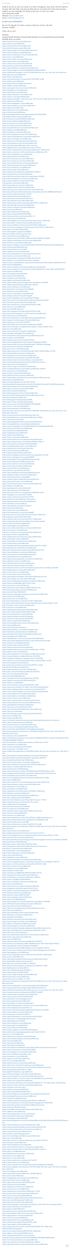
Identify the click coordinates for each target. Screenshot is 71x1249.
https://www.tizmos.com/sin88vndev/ (15, 1189)
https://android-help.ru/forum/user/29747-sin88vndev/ (22, 519)
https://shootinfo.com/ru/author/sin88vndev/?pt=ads (21, 587)
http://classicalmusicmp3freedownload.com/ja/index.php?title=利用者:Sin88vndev (32, 192)
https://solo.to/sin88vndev (12, 716)
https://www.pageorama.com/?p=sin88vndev (18, 1114)
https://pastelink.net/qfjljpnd (12, 917)
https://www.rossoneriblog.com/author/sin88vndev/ (21, 700)
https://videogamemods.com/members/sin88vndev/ (21, 424)
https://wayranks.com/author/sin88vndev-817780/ (20, 678)
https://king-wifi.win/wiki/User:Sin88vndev (17, 1202)
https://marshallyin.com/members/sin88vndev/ (19, 696)
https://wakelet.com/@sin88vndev (14, 130)
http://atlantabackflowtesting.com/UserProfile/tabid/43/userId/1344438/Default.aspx (33, 384)
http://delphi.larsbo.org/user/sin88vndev (17, 117)
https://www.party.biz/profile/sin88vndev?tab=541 (20, 415)
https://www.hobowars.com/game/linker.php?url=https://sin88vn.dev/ (27, 327)
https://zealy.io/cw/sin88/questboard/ (16, 643)
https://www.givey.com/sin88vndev (15, 371)
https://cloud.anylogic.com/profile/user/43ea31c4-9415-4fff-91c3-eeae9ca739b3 (32, 1204)
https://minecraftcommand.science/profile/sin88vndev (22, 484)
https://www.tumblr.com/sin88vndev (15, 61)
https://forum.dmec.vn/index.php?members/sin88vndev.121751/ (25, 742)
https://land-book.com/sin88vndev (15, 932)
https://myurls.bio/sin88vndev (13, 1176)
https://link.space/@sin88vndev (13, 676)
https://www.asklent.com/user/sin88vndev (17, 1012)
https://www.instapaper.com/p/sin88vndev (17, 103)
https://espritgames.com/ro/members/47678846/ (20, 946)
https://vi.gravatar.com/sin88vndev (15, 530)
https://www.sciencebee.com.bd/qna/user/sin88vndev (21, 859)
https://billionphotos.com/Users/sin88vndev (18, 1153)
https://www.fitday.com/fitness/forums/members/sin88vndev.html (26, 377)
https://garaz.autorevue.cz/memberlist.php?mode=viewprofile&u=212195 (28, 351)
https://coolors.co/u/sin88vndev (14, 307)
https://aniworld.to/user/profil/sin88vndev (17, 1081)
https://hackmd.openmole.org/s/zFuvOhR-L (18, 565)
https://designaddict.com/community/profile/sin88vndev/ (23, 638)
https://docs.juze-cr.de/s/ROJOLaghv (15, 349)
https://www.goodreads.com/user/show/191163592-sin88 (23, 79)
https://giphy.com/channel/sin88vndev (16, 280)
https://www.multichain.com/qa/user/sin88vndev (20, 882)
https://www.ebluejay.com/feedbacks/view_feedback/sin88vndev (26, 1094)
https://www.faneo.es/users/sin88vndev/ (17, 906)
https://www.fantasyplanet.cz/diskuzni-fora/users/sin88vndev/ (25, 1005)
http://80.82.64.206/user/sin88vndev (15, 667)
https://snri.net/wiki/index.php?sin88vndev (17, 1200)
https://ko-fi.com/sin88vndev (13, 1034)
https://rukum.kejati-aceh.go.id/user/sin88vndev (19, 974)
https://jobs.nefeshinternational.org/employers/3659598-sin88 (25, 820)
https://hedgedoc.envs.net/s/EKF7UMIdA (17, 495)
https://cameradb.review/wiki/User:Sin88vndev (19, 541)
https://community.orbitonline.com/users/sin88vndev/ (21, 528)
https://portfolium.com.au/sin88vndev (16, 1180)
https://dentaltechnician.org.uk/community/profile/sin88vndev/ (25, 1244)
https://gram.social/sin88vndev (13, 1209)
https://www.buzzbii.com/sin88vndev (15, 468)
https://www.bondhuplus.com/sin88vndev (17, 154)
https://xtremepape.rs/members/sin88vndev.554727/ (21, 258)
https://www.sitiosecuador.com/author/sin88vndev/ (21, 762)
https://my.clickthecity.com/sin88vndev (16, 167)
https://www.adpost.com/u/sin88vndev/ (16, 1224)
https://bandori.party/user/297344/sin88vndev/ (19, 919)
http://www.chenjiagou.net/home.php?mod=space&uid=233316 (25, 455)
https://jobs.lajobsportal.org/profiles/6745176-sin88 (21, 311)
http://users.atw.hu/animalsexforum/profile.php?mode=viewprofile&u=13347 (30, 603)
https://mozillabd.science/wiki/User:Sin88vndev (19, 775)
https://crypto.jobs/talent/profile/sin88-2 (17, 747)
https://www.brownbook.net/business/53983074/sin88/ (22, 992)
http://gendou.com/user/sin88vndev (15, 183)
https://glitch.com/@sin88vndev (14, 1151)
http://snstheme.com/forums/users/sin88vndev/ (19, 355)
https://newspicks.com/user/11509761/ (16, 322)
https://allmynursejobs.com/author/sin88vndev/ (19, 669)
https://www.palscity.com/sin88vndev (16, 490)
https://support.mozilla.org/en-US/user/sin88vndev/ (21, 320)
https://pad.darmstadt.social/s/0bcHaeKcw (17, 616)
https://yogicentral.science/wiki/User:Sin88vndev (20, 875)
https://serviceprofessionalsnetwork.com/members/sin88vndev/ (25, 935)
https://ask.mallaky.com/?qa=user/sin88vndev (19, 579)
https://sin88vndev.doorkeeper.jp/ (14, 804)
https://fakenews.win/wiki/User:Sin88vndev (18, 1187)
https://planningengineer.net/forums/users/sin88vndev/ (22, 422)
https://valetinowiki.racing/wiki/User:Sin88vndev (20, 994)
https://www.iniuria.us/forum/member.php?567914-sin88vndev (25, 203)
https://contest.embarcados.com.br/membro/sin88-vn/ (22, 1129)
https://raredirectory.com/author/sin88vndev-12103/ (21, 1191)
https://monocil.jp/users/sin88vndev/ (15, 450)
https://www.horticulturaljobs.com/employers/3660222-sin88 (24, 966)
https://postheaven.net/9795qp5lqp (15, 769)
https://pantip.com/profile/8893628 (15, 1089)
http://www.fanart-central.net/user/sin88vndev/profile (22, 223)
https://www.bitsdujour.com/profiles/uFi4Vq (18, 181)
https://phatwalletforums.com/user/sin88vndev (19, 1096)
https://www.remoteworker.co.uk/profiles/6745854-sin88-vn (24, 1149)
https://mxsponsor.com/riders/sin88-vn (16, 1014)
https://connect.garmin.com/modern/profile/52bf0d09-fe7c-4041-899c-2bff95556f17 (33, 269)
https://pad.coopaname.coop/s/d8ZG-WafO (18, 388)
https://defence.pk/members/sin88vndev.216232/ (20, 285)
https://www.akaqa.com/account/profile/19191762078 (21, 714)
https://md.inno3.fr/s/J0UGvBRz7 (14, 1184)
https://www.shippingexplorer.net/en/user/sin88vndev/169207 (24, 342)
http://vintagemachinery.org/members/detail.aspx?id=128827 (24, 545)
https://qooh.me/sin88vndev (12, 884)
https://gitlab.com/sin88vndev (13, 81)
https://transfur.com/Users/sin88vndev (16, 256)
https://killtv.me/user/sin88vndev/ (14, 391)
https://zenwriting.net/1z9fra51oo (14, 627)
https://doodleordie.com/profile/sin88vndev (18, 205)
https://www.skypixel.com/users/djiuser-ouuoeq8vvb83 (22, 360)
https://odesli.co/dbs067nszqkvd (14, 1107)
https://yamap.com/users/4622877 (15, 736)
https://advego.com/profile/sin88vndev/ (16, 517)
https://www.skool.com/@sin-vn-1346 (16, 979)
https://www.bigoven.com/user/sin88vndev (18, 185)
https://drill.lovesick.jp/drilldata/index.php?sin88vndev (22, 709)
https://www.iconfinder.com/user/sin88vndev (18, 207)
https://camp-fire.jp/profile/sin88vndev (16, 621)
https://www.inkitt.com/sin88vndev (15, 364)
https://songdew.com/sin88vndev (14, 636)
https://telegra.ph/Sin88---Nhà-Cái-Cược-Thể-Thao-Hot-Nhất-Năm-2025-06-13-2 (32, 99)
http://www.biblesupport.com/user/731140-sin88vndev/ (22, 601)
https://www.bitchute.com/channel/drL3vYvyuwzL (20, 802)
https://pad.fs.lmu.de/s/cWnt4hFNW (15, 229)
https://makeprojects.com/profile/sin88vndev (18, 570)
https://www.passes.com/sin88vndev (15, 170)
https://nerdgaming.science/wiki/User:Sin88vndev (20, 1178)
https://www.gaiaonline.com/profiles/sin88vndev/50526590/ (24, 114)
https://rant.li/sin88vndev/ (11, 780)
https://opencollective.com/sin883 (14, 249)
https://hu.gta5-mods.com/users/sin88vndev (18, 605)
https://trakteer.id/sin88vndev (13, 435)
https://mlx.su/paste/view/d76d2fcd (15, 663)
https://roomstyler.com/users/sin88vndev (17, 123)
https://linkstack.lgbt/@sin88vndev (15, 247)
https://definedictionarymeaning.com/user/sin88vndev (22, 904)
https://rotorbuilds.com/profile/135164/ (16, 574)
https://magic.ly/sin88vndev (12, 718)
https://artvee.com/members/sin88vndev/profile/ (20, 727)
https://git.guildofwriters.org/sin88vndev (17, 557)
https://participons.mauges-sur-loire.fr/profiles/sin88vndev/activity (26, 1067)
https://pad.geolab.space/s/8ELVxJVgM (16, 1069)
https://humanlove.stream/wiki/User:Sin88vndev (19, 632)
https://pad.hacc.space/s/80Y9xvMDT (16, 895)
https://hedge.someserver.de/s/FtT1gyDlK (17, 296)
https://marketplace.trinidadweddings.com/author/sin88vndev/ (25, 756)
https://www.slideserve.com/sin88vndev (16, 1023)
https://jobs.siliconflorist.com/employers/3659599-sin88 (23, 492)
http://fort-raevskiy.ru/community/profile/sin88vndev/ (22, 532)
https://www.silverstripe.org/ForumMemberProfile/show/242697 (25, 1010)
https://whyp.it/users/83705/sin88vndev (17, 453)
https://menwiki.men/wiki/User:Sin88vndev (17, 1116)
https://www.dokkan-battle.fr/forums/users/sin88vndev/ (22, 1213)
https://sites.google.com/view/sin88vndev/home (19, 50)
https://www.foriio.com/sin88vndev (15, 510)
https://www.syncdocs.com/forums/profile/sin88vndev (22, 1085)
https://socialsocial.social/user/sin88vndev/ (18, 837)
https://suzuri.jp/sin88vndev (12, 855)
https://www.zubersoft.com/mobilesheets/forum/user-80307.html (26, 782)
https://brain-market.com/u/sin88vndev (16, 866)
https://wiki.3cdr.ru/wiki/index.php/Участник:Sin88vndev (23, 1065)
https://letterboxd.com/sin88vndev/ (15, 291)
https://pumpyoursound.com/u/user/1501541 (18, 340)
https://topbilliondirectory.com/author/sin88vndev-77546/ (23, 649)
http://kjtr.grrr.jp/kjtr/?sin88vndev (14, 397)
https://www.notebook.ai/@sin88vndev (16, 121)
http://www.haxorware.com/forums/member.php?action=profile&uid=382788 (30, 568)
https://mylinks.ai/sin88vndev (13, 1043)
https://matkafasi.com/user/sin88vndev (16, 132)
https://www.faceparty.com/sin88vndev (16, 893)
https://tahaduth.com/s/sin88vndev (15, 857)
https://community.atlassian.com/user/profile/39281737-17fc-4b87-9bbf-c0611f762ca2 (34, 1083)
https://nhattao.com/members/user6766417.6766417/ (21, 172)
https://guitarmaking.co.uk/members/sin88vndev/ (20, 629)
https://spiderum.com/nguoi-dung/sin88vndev (19, 1036)
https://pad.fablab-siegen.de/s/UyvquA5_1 (17, 961)
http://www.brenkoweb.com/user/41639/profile (19, 590)
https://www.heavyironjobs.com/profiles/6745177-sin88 (22, 665)
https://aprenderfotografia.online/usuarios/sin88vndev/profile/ (25, 959)
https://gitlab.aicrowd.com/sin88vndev (16, 561)
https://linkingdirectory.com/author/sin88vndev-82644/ (22, 417)
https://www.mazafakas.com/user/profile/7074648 (20, 298)
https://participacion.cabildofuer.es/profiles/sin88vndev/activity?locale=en (29, 1047)
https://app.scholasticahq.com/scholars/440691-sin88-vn (23, 442)
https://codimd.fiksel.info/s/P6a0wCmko (17, 1131)
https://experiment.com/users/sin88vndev (17, 174)
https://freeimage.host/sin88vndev (14, 1171)
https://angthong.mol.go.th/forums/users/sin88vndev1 (22, 537)
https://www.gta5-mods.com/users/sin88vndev (19, 88)
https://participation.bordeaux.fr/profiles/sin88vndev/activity (24, 576)
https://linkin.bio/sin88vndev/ (13, 508)
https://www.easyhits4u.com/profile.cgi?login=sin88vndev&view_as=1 (27, 817)
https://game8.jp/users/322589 (13, 1021)
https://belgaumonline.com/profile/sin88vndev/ (19, 501)
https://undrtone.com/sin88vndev (14, 607)
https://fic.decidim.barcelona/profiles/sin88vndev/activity (23, 395)
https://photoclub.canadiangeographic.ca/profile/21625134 (23, 1032)
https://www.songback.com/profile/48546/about (20, 1030)
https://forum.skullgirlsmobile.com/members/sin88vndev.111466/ (25, 778)
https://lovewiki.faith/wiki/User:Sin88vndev (18, 760)
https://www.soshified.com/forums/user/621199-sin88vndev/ (24, 225)
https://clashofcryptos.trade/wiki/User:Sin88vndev (20, 479)
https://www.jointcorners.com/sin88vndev (17, 481)
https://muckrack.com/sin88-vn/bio (15, 749)
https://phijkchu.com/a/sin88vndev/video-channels (20, 260)
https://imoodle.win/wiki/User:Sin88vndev (17, 346)
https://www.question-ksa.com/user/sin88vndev (19, 143)
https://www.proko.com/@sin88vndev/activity (19, 1019)
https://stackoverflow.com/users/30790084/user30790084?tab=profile (28, 771)
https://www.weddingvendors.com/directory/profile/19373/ (23, 689)
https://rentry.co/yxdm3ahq (12, 711)
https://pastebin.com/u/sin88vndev (15, 90)
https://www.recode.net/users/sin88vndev (17, 722)
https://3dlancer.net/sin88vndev (14, 1111)
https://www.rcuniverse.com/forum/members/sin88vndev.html (24, 152)
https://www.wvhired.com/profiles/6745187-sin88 (20, 685)
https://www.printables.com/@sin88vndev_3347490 (21, 656)
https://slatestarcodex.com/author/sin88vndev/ (19, 475)
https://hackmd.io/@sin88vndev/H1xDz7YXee (18, 583)
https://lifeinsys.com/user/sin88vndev (16, 793)
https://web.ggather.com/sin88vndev (15, 952)
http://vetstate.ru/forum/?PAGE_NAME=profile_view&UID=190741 (25, 948)
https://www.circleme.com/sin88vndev (16, 698)
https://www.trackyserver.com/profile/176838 (19, 1050)
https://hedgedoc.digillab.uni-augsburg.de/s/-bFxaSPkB (22, 658)
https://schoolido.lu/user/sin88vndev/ (15, 236)
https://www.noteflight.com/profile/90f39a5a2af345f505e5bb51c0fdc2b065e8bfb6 (33, 245)
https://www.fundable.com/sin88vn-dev (16, 1054)
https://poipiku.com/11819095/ (13, 338)
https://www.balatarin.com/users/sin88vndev (18, 926)
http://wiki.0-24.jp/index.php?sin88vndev (17, 848)
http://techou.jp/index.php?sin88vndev (16, 1001)
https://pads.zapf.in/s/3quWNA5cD (15, 1025)
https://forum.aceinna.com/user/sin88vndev (18, 159)
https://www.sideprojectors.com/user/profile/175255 (21, 254)
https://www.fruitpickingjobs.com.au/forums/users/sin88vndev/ (25, 691)
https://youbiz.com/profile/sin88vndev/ (16, 373)
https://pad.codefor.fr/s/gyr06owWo (15, 534)
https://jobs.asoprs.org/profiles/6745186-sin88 (19, 844)
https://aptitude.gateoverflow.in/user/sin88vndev (20, 393)
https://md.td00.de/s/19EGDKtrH (14, 592)
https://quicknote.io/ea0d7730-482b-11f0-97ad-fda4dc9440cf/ (25, 687)
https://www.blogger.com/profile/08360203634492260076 (24, 70)
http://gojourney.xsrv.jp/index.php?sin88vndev (19, 1211)
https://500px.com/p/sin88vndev (14, 86)
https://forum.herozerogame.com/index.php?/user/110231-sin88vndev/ (28, 227)
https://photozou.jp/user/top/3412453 (16, 470)
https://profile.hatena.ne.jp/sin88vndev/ (16, 48)
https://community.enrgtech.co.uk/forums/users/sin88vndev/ (24, 313)
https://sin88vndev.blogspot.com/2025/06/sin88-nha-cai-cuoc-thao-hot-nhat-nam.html (34, 72)
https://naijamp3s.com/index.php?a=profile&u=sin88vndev (23, 791)
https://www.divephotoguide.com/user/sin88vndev (20, 1039)
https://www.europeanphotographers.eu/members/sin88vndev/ (25, 594)
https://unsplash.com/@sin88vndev (15, 431)
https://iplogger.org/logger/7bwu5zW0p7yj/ (18, 333)
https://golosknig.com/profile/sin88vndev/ (17, 198)
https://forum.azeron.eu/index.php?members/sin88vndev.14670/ (25, 300)
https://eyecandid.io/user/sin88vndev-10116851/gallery (22, 1173)
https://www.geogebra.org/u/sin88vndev (17, 897)
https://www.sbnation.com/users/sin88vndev (18, 353)
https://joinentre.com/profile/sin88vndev (17, 243)
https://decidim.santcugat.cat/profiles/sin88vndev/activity (23, 908)
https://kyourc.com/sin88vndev (13, 1158)
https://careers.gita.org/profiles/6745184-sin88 (19, 1222)
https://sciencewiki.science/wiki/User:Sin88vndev (20, 1193)
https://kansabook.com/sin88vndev (15, 1056)
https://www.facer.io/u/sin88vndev (14, 599)
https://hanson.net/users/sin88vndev (15, 437)
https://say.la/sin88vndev (11, 625)
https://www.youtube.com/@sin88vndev (16, 52)
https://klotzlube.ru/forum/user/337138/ (16, 234)
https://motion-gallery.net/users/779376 (16, 194)
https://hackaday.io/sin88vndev (13, 1045)
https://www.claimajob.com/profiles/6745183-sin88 (21, 1125)
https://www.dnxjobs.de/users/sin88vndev (17, 647)
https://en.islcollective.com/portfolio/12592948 (19, 444)
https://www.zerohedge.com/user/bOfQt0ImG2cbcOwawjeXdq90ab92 (27, 426)
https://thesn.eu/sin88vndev (12, 271)
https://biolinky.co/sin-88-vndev (14, 1087)
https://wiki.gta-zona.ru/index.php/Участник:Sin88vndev (23, 190)
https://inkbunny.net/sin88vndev (14, 112)
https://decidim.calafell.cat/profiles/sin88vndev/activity (22, 1198)
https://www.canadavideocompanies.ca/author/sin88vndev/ (24, 581)
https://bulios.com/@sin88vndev (14, 899)
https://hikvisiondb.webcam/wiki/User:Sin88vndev (20, 795)
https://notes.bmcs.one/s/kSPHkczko (15, 585)
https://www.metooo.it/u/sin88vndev (15, 572)
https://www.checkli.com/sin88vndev (15, 1162)
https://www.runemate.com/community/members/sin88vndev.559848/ (27, 1165)
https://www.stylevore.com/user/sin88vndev (18, 464)
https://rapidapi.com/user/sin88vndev (16, 251)
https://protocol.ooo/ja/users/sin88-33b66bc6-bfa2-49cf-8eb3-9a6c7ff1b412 (30, 943)
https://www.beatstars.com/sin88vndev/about (19, 694)
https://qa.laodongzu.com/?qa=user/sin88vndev (19, 921)
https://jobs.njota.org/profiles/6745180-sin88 (18, 612)
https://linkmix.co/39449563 (12, 683)
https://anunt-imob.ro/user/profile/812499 (17, 402)
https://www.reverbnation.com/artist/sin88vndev (20, 55)
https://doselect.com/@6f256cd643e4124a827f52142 (22, 873)
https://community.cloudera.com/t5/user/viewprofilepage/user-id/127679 (28, 950)
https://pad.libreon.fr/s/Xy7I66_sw (14, 786)
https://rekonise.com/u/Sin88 (12, 419)
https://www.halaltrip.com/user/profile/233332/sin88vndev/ (24, 764)
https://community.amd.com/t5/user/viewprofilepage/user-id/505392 (27, 1103)
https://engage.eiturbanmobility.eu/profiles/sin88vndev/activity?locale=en (29, 773)
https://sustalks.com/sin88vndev (14, 278)
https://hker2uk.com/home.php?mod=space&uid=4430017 (23, 176)
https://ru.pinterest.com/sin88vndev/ (15, 809)
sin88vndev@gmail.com (15, 18)
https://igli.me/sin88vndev (11, 939)
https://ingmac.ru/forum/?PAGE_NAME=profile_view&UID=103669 (26, 238)
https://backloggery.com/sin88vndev (15, 526)
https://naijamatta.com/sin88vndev (15, 433)
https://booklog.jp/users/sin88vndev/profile (18, 461)
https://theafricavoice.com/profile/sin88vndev (19, 1063)
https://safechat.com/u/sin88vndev (15, 868)
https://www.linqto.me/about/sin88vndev (17, 466)
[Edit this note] (68, 3)
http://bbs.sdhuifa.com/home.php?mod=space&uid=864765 (24, 758)
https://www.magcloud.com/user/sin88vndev (18, 853)
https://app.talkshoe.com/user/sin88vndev (17, 1215)
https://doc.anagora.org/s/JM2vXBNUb (16, 798)
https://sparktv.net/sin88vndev (13, 276)
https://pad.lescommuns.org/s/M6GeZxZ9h (17, 1220)
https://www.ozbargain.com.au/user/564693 (18, 457)
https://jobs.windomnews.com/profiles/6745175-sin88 (22, 824)
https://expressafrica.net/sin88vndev (15, 156)
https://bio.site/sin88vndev (12, 1041)
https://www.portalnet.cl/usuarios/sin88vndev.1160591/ (22, 941)
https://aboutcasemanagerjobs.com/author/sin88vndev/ (22, 559)
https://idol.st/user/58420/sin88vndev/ (16, 1092)
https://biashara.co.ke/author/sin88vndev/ (17, 915)
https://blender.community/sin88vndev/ (16, 196)
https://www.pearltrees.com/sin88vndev (16, 1207)
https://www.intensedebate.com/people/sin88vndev (21, 136)
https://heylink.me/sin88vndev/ (13, 596)
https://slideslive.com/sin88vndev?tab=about (18, 499)
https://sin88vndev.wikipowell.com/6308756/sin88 (20, 358)
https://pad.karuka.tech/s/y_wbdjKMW (16, 477)
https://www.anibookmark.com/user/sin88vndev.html (21, 702)
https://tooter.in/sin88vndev (12, 209)
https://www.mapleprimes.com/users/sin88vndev (20, 178)
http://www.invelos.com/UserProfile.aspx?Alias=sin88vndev (24, 515)
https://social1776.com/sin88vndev (15, 1027)
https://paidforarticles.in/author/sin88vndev (18, 375)
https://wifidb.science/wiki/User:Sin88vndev (18, 187)
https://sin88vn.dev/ (16, 16)
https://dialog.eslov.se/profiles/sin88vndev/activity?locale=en (24, 846)
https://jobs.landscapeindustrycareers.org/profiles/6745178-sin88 (26, 641)
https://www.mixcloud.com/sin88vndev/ (16, 41)
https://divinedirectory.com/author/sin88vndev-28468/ (22, 324)
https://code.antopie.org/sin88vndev (15, 543)
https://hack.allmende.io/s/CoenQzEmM (16, 1145)
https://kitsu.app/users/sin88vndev (15, 274)
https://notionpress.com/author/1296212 (17, 506)
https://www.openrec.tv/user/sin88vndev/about (19, 554)
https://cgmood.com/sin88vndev (14, 218)
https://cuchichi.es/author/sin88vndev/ (16, 523)
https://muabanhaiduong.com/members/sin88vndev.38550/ (23, 369)
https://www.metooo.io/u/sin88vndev (15, 831)
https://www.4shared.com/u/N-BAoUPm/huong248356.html (24, 318)
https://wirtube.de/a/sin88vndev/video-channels (19, 145)
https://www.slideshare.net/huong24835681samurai (21, 473)
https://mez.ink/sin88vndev (12, 1138)
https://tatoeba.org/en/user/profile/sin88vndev (19, 302)
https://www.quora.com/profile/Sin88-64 (17, 63)
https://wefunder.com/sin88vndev (14, 744)
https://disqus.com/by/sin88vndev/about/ (17, 767)
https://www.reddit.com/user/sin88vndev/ (17, 59)
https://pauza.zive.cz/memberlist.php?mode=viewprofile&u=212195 (26, 660)
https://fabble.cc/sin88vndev (12, 486)
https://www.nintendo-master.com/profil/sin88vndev (21, 784)
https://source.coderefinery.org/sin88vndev (18, 293)
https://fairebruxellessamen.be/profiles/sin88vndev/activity (23, 362)
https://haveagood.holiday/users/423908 (17, 400)
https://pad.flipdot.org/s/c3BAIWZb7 (15, 539)
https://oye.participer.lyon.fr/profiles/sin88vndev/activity (23, 1076)
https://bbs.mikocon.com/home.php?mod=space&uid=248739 (25, 1140)
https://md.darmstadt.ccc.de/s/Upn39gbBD (18, 512)
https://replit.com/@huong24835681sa (16, 879)
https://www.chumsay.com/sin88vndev (16, 287)
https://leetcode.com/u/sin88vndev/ (15, 110)
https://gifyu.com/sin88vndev (13, 108)
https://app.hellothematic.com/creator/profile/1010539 (22, 1016)
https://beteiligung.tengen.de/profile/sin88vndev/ (20, 610)
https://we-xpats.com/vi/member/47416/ (17, 707)
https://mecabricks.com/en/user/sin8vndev (17, 448)
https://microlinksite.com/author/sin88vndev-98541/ (21, 1242)
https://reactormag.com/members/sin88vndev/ (19, 366)
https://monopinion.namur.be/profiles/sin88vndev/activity (23, 335)
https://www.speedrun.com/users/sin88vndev (18, 105)
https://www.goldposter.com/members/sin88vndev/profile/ (23, 654)
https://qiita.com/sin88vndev (12, 101)
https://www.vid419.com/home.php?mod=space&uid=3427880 (25, 282)
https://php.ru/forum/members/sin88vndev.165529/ (21, 671)
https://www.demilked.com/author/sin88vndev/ (19, 552)
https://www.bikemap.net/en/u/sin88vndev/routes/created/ (23, 521)
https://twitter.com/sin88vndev (13, 44)
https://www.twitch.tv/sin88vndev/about (17, 83)
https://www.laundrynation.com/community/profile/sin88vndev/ (25, 985)
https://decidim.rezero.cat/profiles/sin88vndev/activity (22, 811)
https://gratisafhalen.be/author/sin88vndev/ (18, 705)
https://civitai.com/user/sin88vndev (15, 1218)
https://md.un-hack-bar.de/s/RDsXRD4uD (17, 1195)
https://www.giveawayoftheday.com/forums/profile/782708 (24, 1127)
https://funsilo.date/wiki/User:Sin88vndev (17, 428)
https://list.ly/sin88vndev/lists (13, 309)
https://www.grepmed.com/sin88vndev (16, 408)
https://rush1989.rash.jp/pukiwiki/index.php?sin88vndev (22, 1109)
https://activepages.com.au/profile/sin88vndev (19, 1052)
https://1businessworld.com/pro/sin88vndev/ (18, 563)
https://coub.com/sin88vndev (13, 957)
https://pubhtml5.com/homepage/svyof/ (17, 999)
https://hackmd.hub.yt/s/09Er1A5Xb (15, 972)
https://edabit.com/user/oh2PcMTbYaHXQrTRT (19, 680)
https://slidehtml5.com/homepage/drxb (16, 851)
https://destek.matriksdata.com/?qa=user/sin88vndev (21, 240)
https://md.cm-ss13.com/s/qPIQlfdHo (15, 406)
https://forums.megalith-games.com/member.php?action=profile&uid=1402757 (31, 862)
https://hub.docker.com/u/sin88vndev (16, 977)
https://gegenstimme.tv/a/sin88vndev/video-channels (21, 148)
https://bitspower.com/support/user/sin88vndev (19, 141)
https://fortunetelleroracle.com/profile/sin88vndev (20, 623)
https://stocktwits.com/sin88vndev (15, 789)
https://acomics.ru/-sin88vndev (13, 815)
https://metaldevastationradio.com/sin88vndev (19, 446)
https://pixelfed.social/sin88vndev (14, 842)
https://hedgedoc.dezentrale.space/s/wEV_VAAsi (20, 888)
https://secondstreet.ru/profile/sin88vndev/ (18, 201)
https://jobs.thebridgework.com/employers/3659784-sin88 (23, 930)
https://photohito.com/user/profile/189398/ (18, 289)
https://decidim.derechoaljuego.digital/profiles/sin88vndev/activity (26, 928)
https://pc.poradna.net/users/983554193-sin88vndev (21, 1231)
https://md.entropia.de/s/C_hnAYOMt (15, 822)
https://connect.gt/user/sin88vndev (15, 674)
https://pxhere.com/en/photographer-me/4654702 (20, 890)
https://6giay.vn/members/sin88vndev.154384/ (19, 924)
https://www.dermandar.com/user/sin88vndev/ (19, 165)
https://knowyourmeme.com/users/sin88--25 (18, 216)
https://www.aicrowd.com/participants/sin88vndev (20, 886)
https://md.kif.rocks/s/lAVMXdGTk (14, 813)
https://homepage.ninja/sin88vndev (15, 1118)
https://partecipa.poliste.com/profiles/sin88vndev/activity (23, 1105)
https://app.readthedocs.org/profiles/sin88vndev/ (20, 68)
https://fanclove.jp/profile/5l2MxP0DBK (16, 214)
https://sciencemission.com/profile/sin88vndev (19, 725)
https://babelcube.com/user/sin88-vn (15, 968)
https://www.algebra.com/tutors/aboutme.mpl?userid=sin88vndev (26, 220)
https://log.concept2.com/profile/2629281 (17, 997)
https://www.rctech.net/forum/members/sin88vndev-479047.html (26, 150)
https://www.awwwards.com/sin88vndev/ (17, 94)
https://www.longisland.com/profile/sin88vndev (19, 134)
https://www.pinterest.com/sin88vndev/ (16, 46)
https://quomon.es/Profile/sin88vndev (16, 1058)
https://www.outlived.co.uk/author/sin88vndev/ (19, 331)
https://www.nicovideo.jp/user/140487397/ (17, 618)
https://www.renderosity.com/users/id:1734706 (19, 1160)
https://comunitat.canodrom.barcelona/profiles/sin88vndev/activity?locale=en (30, 720)
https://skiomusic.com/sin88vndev (14, 316)
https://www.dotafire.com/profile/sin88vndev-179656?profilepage (26, 344)
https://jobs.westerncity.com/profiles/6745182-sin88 (21, 304)
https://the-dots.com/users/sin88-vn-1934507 (19, 963)
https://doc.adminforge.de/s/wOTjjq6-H (16, 970)
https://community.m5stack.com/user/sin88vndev (20, 163)
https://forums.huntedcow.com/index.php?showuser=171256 (24, 800)
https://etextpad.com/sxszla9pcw (14, 503)
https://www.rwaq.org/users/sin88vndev (17, 937)
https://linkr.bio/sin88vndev (12, 910)
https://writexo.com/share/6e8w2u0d (15, 97)
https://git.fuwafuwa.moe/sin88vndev (15, 212)
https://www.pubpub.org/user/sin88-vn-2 (17, 1008)
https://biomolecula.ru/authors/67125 (15, 645)
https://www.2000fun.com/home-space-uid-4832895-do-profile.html (27, 1078)
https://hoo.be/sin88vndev (12, 329)
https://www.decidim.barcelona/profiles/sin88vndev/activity (24, 988)
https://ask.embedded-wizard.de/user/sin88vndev (20, 912)
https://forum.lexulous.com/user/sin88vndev (18, 161)
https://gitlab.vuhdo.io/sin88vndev (14, 652)
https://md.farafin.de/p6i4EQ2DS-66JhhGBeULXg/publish (23, 729)
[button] (67, 1245)
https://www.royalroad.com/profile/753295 (18, 497)
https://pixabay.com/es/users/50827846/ (17, 66)
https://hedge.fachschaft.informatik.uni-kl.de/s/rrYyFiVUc (23, 833)
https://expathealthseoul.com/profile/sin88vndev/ (20, 128)
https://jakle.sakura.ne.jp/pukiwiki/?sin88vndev (19, 548)
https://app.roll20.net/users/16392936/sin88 (18, 1182)
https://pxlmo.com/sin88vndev (13, 1156)
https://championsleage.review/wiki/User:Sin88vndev (21, 1074)
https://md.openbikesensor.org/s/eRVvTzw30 (18, 382)
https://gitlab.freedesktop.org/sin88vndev (17, 1072)
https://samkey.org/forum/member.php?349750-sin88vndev (24, 1100)
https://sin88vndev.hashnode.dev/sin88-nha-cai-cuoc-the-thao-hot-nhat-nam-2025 (32, 990)
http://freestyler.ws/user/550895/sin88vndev (18, 119)
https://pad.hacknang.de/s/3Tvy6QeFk (16, 806)
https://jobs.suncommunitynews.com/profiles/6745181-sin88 (24, 864)
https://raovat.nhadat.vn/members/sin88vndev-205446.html (24, 267)
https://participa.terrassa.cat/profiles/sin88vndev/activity (23, 550)
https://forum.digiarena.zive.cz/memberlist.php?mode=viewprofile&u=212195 (30, 835)
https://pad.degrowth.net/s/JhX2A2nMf (16, 488)
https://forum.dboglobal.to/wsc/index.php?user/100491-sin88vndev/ (27, 954)
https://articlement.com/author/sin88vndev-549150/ (21, 877)
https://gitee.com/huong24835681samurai (17, 1233)
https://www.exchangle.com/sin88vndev (17, 139)
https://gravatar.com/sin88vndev (14, 75)
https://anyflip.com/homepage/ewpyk (16, 1134)
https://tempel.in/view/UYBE (12, 870)
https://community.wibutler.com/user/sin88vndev (20, 1240)
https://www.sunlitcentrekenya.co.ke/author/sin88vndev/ (22, 1147)
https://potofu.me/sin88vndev (13, 380)
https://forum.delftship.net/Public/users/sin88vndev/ (21, 1136)
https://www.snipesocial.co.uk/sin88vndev (17, 614)
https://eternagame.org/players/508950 (16, 232)
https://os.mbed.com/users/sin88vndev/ (16, 125)
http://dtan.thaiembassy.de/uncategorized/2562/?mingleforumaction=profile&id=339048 (34, 840)
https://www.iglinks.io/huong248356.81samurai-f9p (21, 459)
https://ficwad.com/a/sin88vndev (14, 1142)
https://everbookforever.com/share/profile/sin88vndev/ (22, 439)
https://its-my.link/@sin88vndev (13, 1061)
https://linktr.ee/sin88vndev (12, 77)
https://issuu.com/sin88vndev (13, 57)
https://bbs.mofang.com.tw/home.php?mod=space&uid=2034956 (26, 901)
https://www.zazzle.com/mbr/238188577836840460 (21, 404)
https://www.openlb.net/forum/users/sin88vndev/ (20, 386)
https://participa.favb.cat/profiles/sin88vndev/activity (22, 634)
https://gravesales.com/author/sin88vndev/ (18, 1003)
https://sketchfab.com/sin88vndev (14, 92)
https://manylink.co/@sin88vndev (14, 1098)
